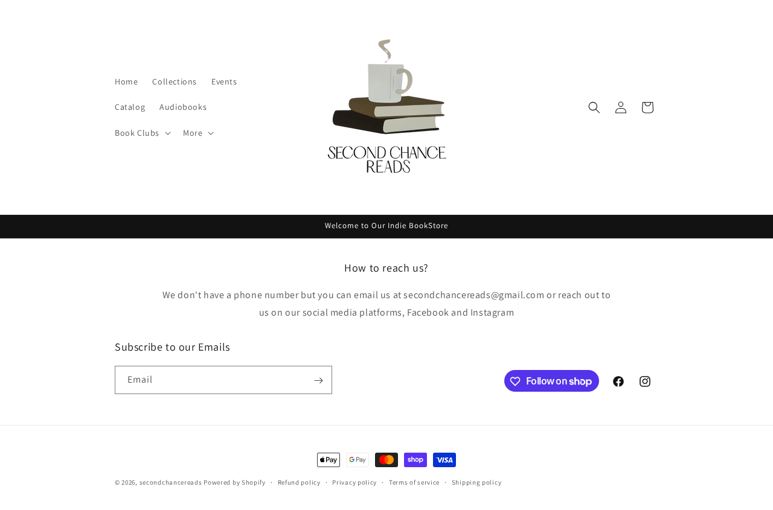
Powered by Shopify (235, 482)
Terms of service (414, 481)
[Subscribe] (318, 380)
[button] (141, 132)
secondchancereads (171, 482)
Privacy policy (354, 481)
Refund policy (299, 481)
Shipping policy (477, 481)
